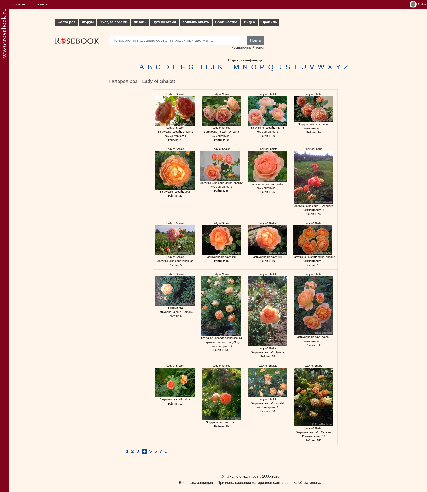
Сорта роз (66, 22)
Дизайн (140, 22)
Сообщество (226, 22)
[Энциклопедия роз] (3, 33)
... (167, 451)
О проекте (17, 4)
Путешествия (164, 22)
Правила (269, 22)
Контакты (41, 4)
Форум (88, 22)
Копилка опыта (195, 22)
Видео (249, 22)
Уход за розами (113, 22)
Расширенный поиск (247, 47)
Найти (255, 40)
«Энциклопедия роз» (242, 476)
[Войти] (413, 4)
